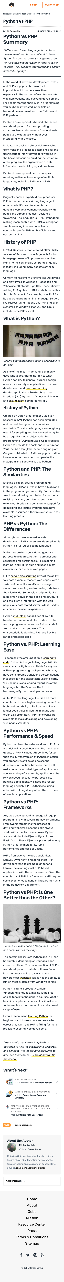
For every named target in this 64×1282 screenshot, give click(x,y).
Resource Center (32, 1224)
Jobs (32, 1211)
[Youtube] (42, 1256)
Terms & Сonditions (32, 1237)
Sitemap (32, 1243)
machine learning (36, 388)
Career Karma (34, 1149)
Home (32, 1199)
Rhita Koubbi (13, 31)
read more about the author (30, 1168)
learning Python (38, 1016)
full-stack (20, 615)
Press (32, 1230)
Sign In (33, 5)
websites (25, 977)
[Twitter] (28, 1256)
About (32, 1205)
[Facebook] (21, 1256)
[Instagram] (35, 1256)
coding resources (23, 1125)
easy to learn (16, 400)
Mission (32, 1218)
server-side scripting (23, 575)
